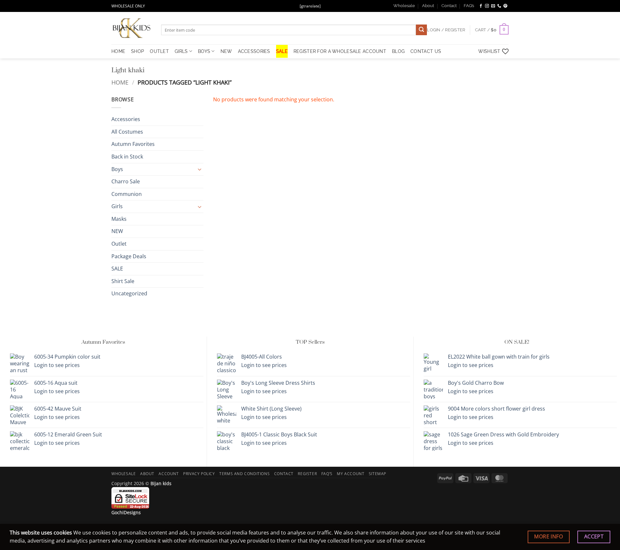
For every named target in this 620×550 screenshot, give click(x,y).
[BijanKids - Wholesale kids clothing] (131, 28)
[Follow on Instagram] (487, 6)
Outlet (119, 243)
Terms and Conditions (244, 473)
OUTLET (159, 51)
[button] (492, 30)
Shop (137, 51)
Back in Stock (127, 156)
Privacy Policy (199, 473)
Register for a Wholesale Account (340, 51)
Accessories (254, 51)
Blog (398, 51)
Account (169, 473)
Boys (204, 51)
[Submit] (421, 30)
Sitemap (377, 473)
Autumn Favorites (133, 144)
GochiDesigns (126, 512)
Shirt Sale (122, 281)
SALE (282, 51)
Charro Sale (125, 181)
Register (307, 473)
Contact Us (425, 51)
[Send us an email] (493, 6)
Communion (126, 194)
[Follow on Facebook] (481, 6)
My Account (350, 473)
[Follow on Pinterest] (505, 6)
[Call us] (499, 6)
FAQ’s (469, 5)
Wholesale (404, 5)
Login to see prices (57, 365)
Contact (449, 5)
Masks (119, 218)
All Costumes (127, 131)
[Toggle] (199, 169)
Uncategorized (129, 293)
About (428, 5)
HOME (118, 51)
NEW (226, 51)
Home (120, 82)
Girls (181, 51)
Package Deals (128, 256)
